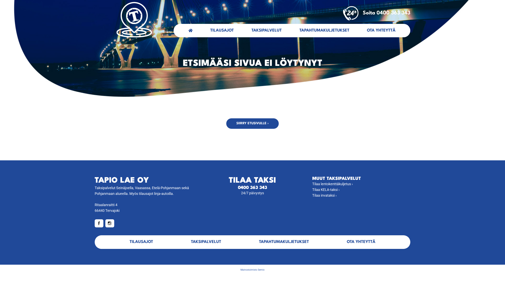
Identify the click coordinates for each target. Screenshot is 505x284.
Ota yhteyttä (381, 31)
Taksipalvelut (267, 31)
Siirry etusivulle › (252, 123)
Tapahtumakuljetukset (324, 31)
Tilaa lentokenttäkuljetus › (332, 184)
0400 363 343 (252, 188)
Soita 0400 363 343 (386, 13)
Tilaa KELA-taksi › (325, 190)
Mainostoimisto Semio (252, 269)
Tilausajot (222, 31)
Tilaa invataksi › (324, 195)
